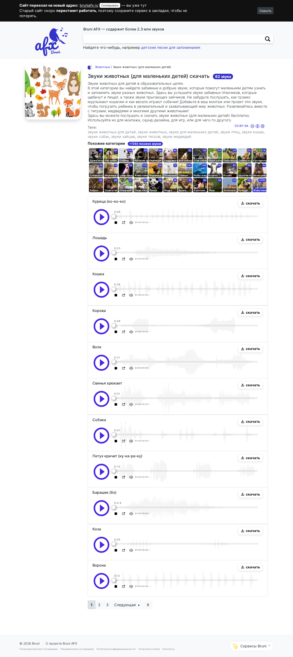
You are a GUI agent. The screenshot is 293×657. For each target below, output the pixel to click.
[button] (250, 203)
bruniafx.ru (89, 5)
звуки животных (152, 132)
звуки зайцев (123, 136)
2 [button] (99, 604)
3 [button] (107, 604)
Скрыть (265, 11)
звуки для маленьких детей (193, 132)
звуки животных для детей (112, 132)
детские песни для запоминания (170, 47)
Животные (102, 67)
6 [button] (148, 604)
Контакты (168, 649)
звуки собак (98, 136)
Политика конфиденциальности (116, 649)
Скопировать (110, 5)
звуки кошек (253, 132)
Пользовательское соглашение (38, 649)
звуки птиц (230, 132)
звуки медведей (176, 136)
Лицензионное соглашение (77, 649)
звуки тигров (148, 136)
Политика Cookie (149, 649)
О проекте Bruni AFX (61, 643)
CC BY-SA (242, 126)
